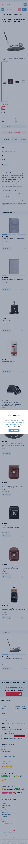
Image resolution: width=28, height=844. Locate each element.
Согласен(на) (14, 430)
